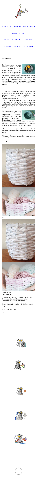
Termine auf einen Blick (24, 26)
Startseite (6, 26)
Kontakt (17, 46)
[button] (18, 471)
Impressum (28, 46)
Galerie (7, 46)
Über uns (28, 39)
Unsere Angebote (18, 33)
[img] (18, 12)
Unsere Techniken (12, 39)
